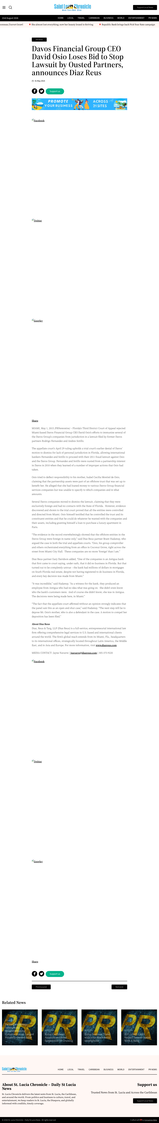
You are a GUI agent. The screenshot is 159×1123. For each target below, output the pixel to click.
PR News (152, 18)
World (120, 18)
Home (60, 18)
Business (108, 18)
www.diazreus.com (106, 645)
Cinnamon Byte (150, 1120)
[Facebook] (79, 166)
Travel (81, 18)
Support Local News (145, 7)
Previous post (41, 987)
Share (35, 420)
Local (70, 18)
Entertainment (136, 18)
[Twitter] (79, 266)
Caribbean (94, 18)
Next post (119, 987)
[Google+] (79, 366)
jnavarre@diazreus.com (83, 653)
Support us (55, 91)
